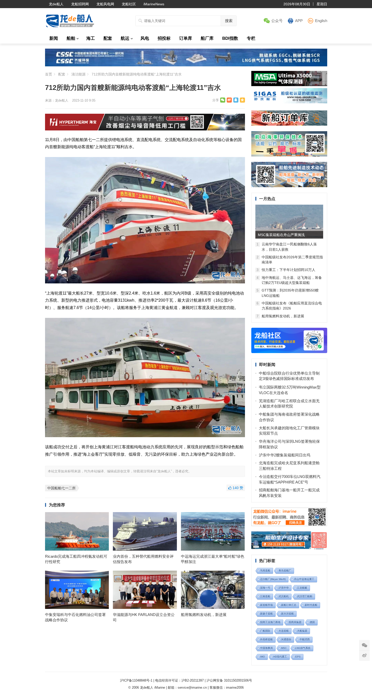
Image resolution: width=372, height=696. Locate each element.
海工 (90, 38)
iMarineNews (153, 4)
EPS (298, 656)
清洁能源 (78, 74)
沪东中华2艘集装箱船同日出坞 (284, 455)
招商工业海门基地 (270, 622)
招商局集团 (295, 622)
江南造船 (265, 596)
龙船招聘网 (80, 4)
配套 (108, 38)
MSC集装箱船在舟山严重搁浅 (281, 235)
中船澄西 (305, 639)
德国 (312, 622)
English (321, 20)
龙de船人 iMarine (152, 687)
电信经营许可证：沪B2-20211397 (179, 680)
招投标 (164, 38)
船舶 (71, 38)
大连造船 (284, 630)
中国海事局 (266, 648)
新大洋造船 (287, 613)
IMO (262, 656)
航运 (125, 38)
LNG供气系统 (303, 648)
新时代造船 (311, 605)
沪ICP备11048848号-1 (136, 680)
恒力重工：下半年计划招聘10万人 (288, 270)
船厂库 (207, 38)
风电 (144, 38)
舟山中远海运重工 (304, 579)
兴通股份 (286, 639)
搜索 (229, 20)
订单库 (185, 38)
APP (299, 20)
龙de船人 (56, 4)
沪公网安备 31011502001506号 (229, 680)
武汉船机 (284, 596)
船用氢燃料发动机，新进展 (203, 614)
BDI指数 (230, 38)
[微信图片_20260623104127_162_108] (145, 129)
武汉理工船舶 (304, 596)
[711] (186, 65)
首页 (48, 74)
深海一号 (265, 587)
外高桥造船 (266, 639)
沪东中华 (284, 587)
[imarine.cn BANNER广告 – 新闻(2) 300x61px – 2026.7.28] (289, 102)
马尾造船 (265, 570)
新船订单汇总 (288, 605)
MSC (284, 648)
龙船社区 (129, 4)
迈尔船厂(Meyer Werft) (273, 579)
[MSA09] (289, 85)
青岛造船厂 (285, 570)
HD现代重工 (280, 656)
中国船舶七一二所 (61, 488)
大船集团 (302, 630)
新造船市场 (266, 605)
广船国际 (265, 630)
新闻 (53, 38)
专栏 (251, 38)
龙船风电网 (105, 4)
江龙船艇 (302, 587)
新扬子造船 (266, 613)
